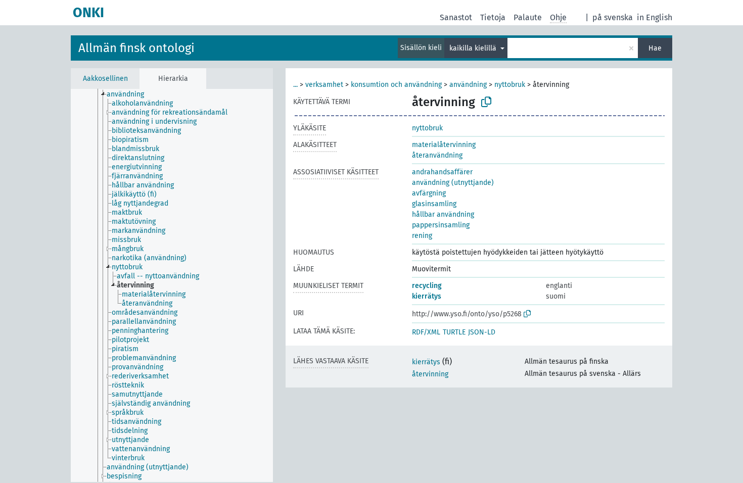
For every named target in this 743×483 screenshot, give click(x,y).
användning (468, 84)
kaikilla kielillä (473, 48)
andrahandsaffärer (442, 172)
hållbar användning (443, 214)
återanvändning (437, 155)
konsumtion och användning (396, 84)
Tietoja (492, 17)
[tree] (172, 285)
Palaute (528, 17)
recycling (427, 285)
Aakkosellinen (105, 78)
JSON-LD (481, 332)
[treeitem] (129, 94)
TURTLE (454, 332)
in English (654, 17)
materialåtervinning (444, 144)
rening (422, 235)
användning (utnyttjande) (453, 182)
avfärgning (429, 193)
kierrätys (426, 296)
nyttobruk (509, 84)
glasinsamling (434, 204)
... (295, 84)
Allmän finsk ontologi (136, 48)
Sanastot (456, 17)
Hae (655, 48)
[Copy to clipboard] (486, 102)
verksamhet (324, 84)
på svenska (612, 17)
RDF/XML (426, 332)
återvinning (430, 374)
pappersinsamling (441, 225)
